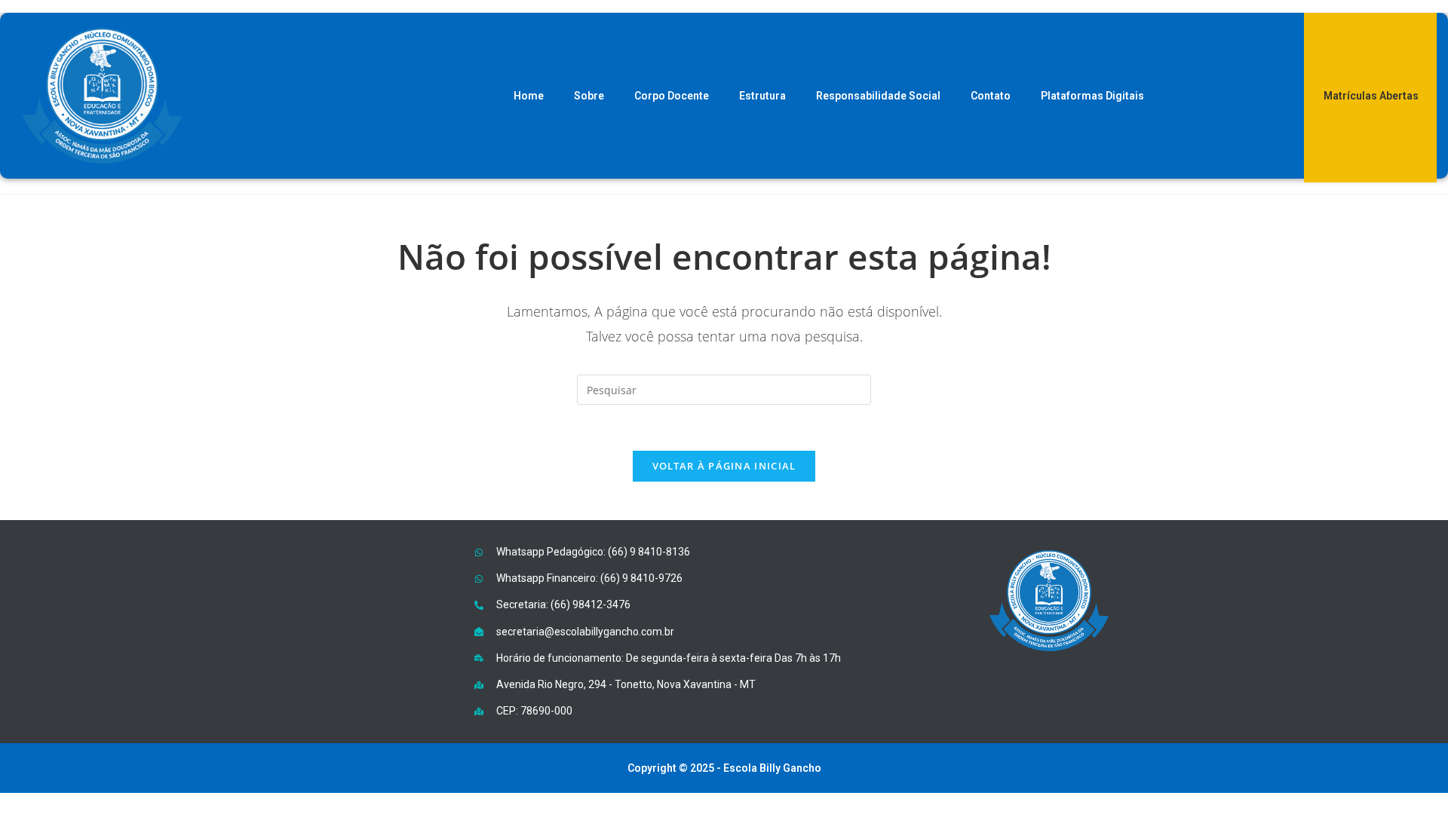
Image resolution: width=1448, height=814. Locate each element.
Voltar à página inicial (724, 466)
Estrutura (762, 96)
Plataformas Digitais (1092, 96)
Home (529, 96)
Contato (991, 96)
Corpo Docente (671, 96)
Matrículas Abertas (1371, 96)
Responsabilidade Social (878, 96)
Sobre (589, 96)
